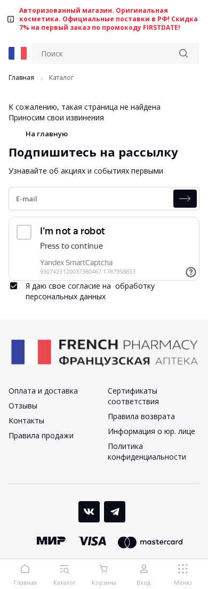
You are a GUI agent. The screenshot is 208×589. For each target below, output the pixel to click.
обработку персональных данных (90, 291)
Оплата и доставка (43, 391)
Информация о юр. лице (151, 431)
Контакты (26, 420)
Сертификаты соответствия (133, 396)
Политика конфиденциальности (147, 451)
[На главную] (18, 53)
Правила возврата (141, 416)
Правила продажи (41, 435)
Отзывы (23, 405)
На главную (47, 133)
